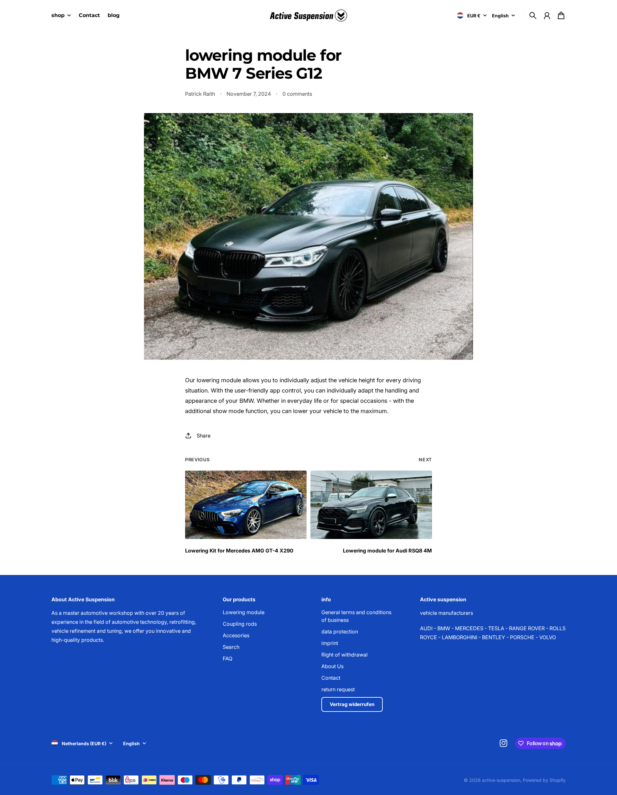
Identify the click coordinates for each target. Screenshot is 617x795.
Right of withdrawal (344, 654)
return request (338, 689)
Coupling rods (240, 624)
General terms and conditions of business (356, 616)
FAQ (227, 658)
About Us (332, 666)
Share (203, 435)
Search (231, 647)
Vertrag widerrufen (352, 704)
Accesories (236, 635)
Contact (330, 678)
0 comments (297, 94)
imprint (329, 643)
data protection (339, 631)
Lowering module (243, 612)
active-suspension (501, 780)
